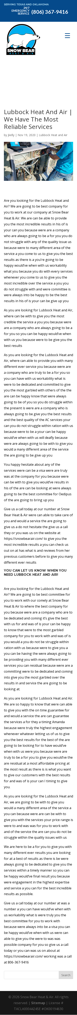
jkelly (11, 135)
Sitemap (38, 1003)
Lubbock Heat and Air (53, 135)
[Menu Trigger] (67, 35)
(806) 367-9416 (39, 10)
